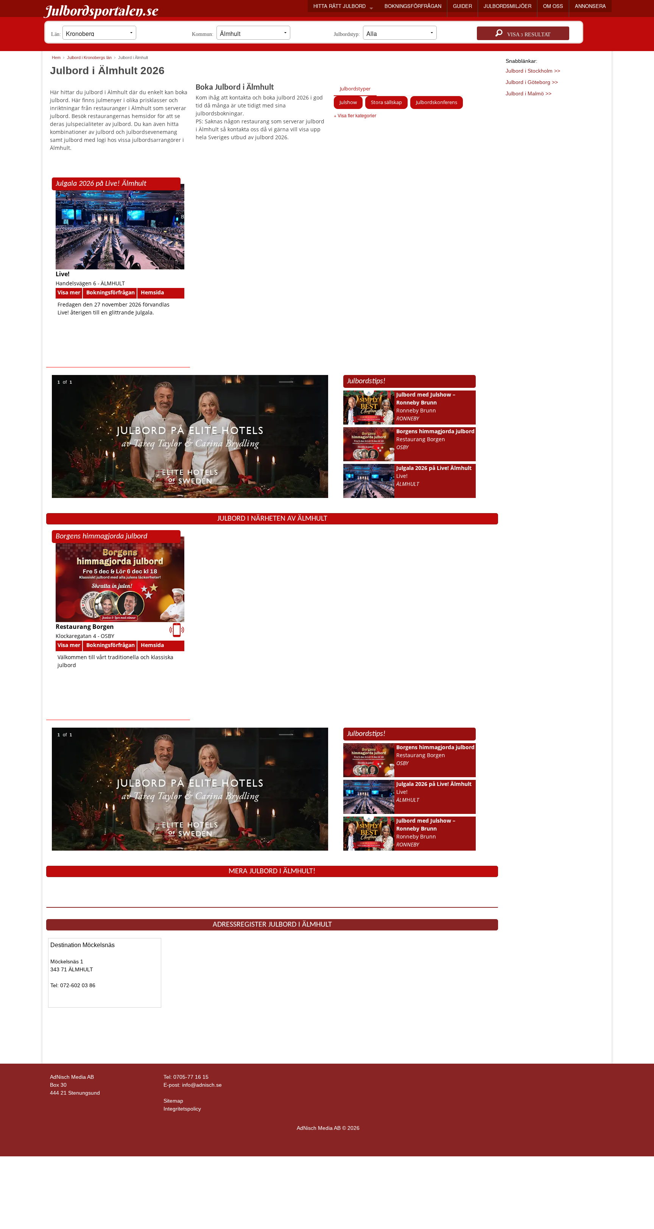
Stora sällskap (386, 102)
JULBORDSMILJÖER (507, 5)
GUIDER (462, 5)
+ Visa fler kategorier (355, 115)
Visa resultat (527, 34)
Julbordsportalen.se (100, 10)
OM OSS (553, 5)
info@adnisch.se (202, 1085)
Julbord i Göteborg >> (532, 82)
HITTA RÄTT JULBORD (339, 5)
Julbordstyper (355, 88)
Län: (56, 34)
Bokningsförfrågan (110, 292)
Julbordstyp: (348, 34)
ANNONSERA (590, 5)
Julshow (348, 102)
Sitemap (173, 1101)
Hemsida (152, 292)
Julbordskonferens (436, 102)
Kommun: (204, 34)
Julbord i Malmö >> (528, 93)
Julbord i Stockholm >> (533, 71)
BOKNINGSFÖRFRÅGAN (413, 5)
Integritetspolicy (182, 1109)
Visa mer (69, 292)
